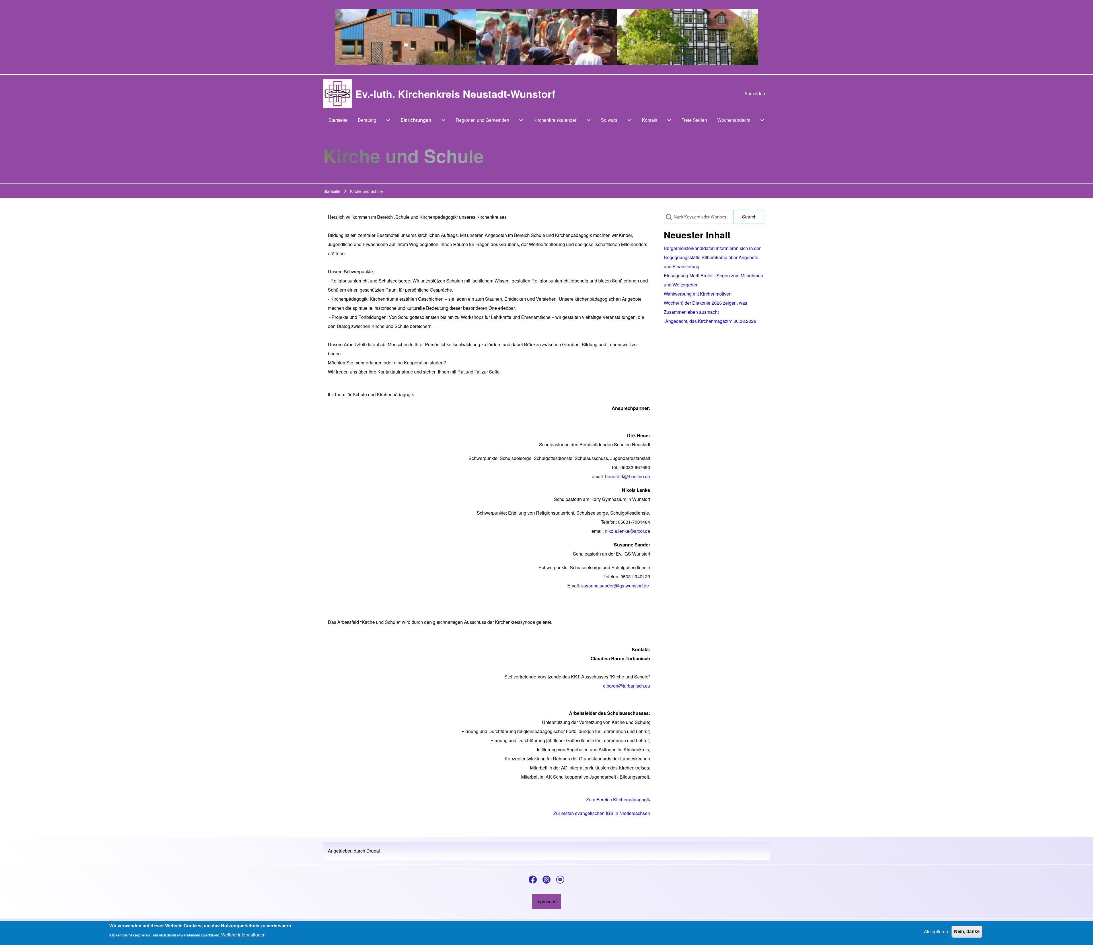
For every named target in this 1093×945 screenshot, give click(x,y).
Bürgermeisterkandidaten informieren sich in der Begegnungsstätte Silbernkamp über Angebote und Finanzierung (712, 257)
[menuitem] (755, 94)
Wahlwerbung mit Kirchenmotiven (698, 293)
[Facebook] (533, 879)
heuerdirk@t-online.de (627, 476)
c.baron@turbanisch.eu (626, 685)
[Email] (560, 879)
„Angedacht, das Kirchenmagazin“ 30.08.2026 (710, 321)
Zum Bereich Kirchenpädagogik (618, 799)
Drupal (373, 850)
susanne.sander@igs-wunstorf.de (615, 585)
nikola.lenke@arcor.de (627, 531)
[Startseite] (337, 93)
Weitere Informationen (243, 934)
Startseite (331, 191)
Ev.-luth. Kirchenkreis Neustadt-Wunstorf (455, 93)
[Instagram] (546, 879)
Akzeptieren (936, 931)
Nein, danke (967, 931)
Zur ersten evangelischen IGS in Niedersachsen (601, 813)
